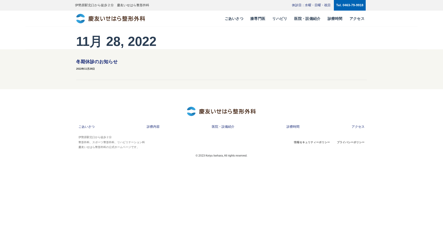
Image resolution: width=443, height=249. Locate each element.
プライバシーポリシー (351, 142)
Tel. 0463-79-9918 (349, 5)
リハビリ (279, 19)
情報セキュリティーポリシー (312, 142)
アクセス (357, 19)
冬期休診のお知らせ (97, 61)
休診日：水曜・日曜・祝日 (311, 5)
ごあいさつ (234, 19)
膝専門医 (257, 19)
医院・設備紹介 (307, 19)
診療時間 (335, 19)
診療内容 (153, 126)
